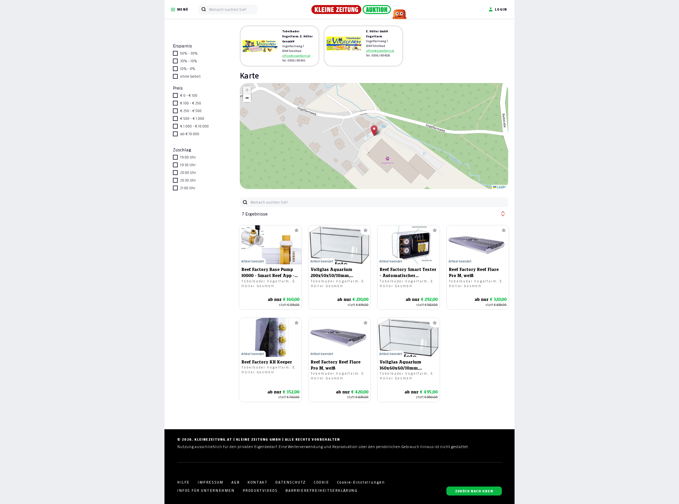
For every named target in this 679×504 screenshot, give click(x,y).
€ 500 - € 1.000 (192, 118)
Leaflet (501, 187)
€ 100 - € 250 (190, 103)
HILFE (183, 482)
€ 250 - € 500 (191, 111)
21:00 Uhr (187, 188)
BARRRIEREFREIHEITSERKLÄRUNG (321, 490)
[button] (374, 130)
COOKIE (321, 482)
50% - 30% (189, 53)
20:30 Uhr (188, 180)
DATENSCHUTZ (290, 482)
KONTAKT (257, 482)
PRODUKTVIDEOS (260, 490)
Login (501, 9)
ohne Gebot (190, 76)
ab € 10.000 (189, 134)
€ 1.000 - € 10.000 (194, 126)
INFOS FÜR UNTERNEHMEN (206, 490)
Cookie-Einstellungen (361, 482)
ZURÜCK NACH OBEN (474, 491)
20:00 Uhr (188, 172)
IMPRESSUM (210, 482)
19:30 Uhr (188, 165)
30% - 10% (188, 61)
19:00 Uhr (188, 157)
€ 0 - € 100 (188, 95)
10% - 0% (187, 69)
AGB (235, 482)
